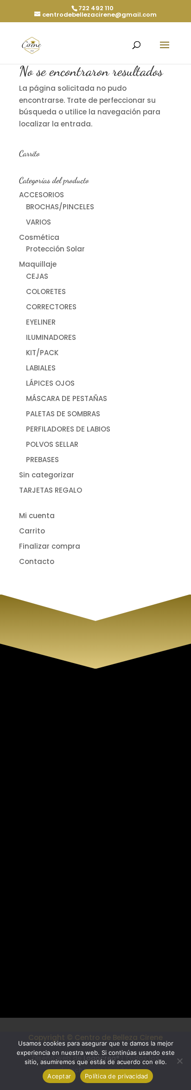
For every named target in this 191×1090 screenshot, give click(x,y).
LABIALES (41, 368)
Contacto (36, 561)
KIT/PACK (42, 352)
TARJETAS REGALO (50, 490)
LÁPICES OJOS (50, 383)
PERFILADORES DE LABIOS (68, 429)
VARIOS (38, 222)
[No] (179, 1060)
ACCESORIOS (41, 195)
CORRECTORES (51, 307)
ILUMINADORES (51, 337)
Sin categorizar (46, 475)
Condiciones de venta (87, 839)
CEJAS (37, 276)
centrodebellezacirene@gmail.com (104, 952)
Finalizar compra (49, 546)
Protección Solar (55, 249)
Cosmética (39, 237)
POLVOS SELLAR (52, 444)
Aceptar (59, 1076)
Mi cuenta (37, 515)
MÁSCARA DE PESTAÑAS (66, 398)
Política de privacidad (88, 827)
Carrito (32, 531)
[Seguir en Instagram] (49, 1002)
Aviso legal (67, 815)
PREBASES (42, 459)
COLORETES (46, 291)
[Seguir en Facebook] (68, 1002)
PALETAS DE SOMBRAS (63, 414)
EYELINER (41, 322)
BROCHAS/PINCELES (60, 207)
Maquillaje (38, 264)
